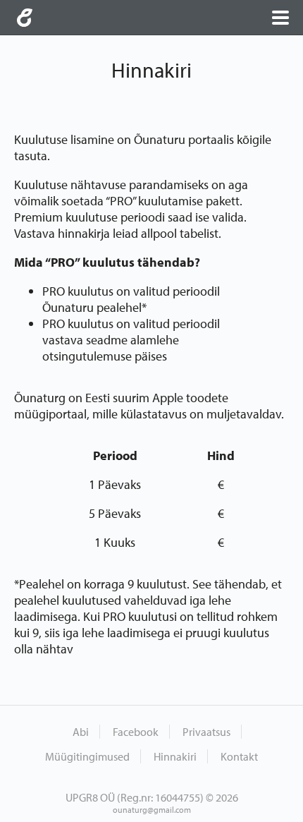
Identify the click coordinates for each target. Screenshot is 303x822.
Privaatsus (206, 732)
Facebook (136, 732)
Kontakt (239, 756)
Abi (81, 732)
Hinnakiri (175, 756)
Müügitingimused (87, 756)
